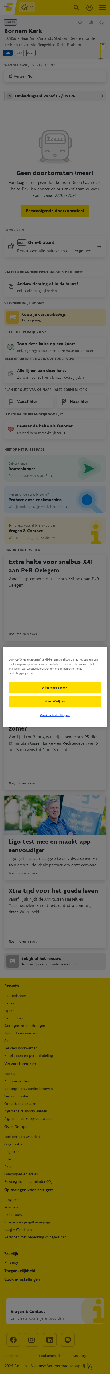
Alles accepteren (55, 687)
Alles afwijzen (55, 701)
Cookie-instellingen (55, 715)
